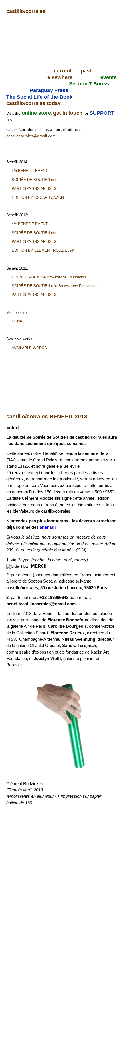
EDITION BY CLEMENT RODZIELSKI (44, 250)
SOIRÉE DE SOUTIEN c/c (34, 180)
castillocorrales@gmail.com (31, 135)
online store (36, 113)
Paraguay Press (49, 90)
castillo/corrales (25, 11)
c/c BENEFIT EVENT (30, 171)
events (108, 77)
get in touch (67, 113)
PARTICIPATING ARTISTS (34, 188)
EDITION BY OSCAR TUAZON (38, 197)
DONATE (19, 321)
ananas (47, 527)
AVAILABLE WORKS (29, 348)
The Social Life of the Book (39, 97)
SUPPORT (102, 113)
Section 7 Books (89, 84)
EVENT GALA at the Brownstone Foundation (49, 277)
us (9, 120)
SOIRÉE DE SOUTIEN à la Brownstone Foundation (54, 286)
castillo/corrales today (33, 103)
